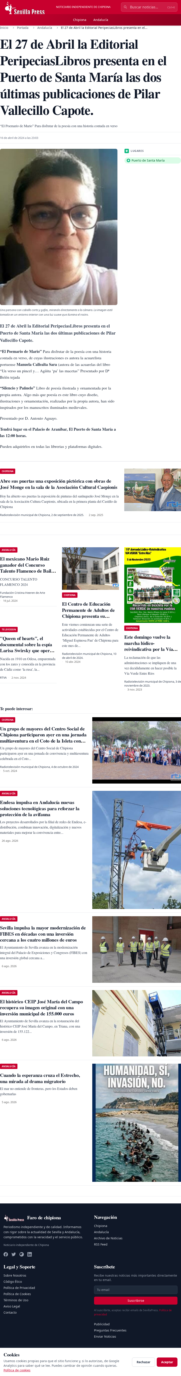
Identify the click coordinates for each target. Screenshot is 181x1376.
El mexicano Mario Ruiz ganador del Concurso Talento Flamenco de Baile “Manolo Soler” (26, 568)
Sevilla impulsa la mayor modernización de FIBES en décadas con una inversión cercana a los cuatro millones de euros (43, 933)
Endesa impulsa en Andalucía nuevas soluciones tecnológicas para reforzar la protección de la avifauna (39, 808)
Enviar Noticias (105, 1336)
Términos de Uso (16, 1300)
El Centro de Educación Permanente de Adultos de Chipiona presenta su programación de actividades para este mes (88, 616)
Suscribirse (136, 1300)
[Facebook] (6, 1254)
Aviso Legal (12, 1306)
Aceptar (167, 1362)
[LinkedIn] (29, 1254)
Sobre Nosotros (15, 1275)
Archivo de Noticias (108, 1238)
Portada (22, 28)
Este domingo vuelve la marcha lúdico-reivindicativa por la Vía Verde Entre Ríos (148, 646)
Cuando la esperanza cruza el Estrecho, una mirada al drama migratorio (40, 1078)
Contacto (10, 1312)
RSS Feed (100, 1244)
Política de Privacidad (19, 1288)
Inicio (4, 28)
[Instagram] (21, 1254)
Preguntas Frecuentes (110, 1330)
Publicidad (102, 1324)
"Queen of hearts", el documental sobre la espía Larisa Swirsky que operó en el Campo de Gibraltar (26, 647)
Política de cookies (17, 1370)
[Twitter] (13, 1254)
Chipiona (79, 20)
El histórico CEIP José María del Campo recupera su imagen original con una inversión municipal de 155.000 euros (41, 1007)
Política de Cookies (17, 1294)
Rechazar (143, 1362)
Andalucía (100, 20)
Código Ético (13, 1281)
